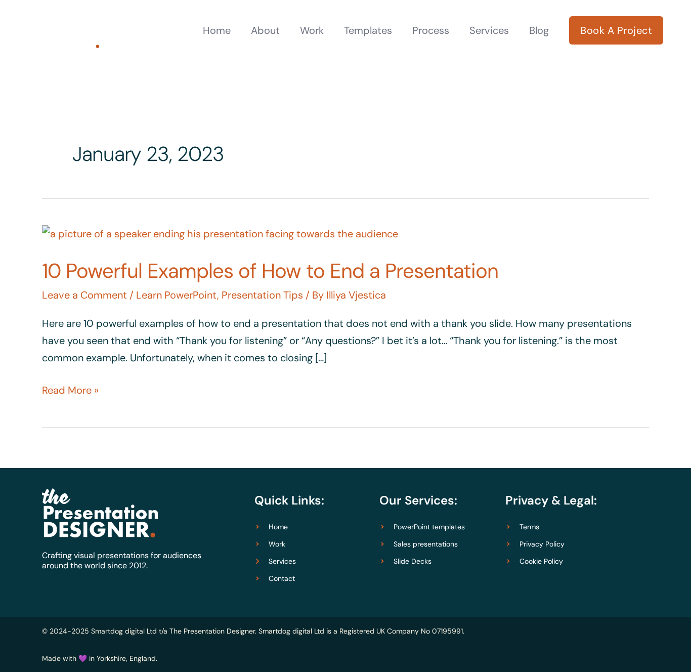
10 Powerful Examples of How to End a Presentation (270, 271)
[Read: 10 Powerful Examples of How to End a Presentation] (220, 232)
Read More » (70, 389)
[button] (616, 30)
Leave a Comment (84, 295)
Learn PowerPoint (176, 295)
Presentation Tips (262, 295)
